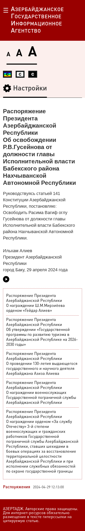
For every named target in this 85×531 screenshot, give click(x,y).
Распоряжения (16, 487)
